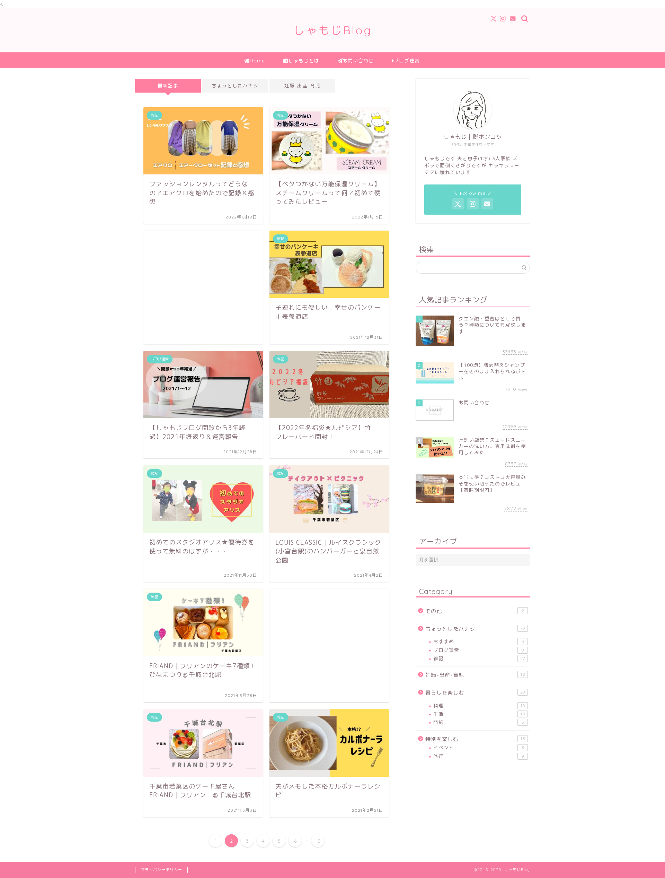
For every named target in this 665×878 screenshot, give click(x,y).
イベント (478, 747)
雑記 (479, 658)
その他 (474, 611)
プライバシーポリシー (161, 869)
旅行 (478, 756)
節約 (478, 722)
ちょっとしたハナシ (235, 85)
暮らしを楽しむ (475, 692)
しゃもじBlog (332, 30)
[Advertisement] (203, 287)
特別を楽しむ (475, 739)
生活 (479, 714)
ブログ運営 (478, 650)
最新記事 (168, 85)
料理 (479, 705)
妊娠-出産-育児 (302, 85)
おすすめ (478, 641)
